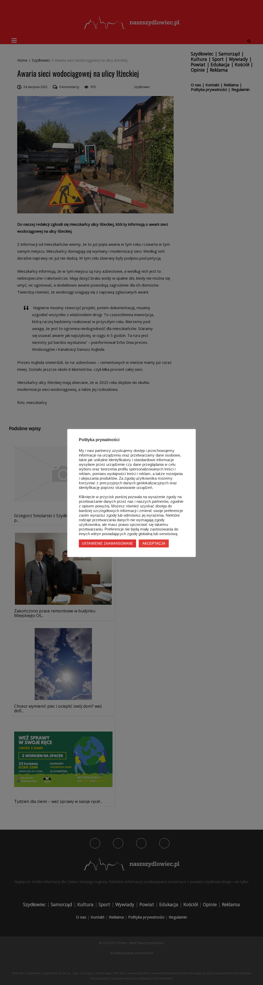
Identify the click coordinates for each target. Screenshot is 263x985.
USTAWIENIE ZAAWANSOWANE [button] (107, 543)
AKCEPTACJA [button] (153, 543)
